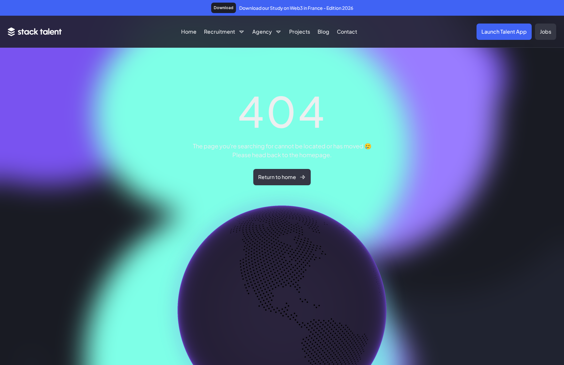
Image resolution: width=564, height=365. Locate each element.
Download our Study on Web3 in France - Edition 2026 (296, 8)
